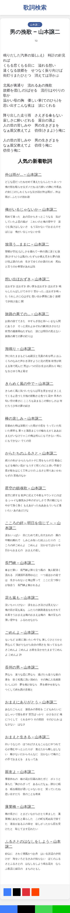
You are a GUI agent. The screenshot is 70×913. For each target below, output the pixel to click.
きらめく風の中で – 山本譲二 (29, 383)
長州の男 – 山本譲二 (21, 667)
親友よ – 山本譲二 (20, 772)
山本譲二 (35, 24)
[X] (17, 892)
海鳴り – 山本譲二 (20, 349)
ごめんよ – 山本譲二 (21, 632)
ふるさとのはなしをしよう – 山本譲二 (33, 844)
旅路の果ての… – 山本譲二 (27, 314)
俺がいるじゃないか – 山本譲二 (31, 209)
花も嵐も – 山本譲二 (21, 597)
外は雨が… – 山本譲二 (23, 174)
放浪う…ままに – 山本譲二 (27, 244)
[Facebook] (7, 892)
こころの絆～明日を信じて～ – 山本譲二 (33, 525)
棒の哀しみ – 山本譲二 (23, 418)
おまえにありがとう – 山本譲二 (31, 702)
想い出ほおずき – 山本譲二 (27, 279)
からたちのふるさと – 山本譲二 (31, 453)
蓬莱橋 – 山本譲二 (20, 806)
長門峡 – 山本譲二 (20, 563)
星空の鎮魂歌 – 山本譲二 (25, 488)
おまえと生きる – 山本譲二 (27, 737)
